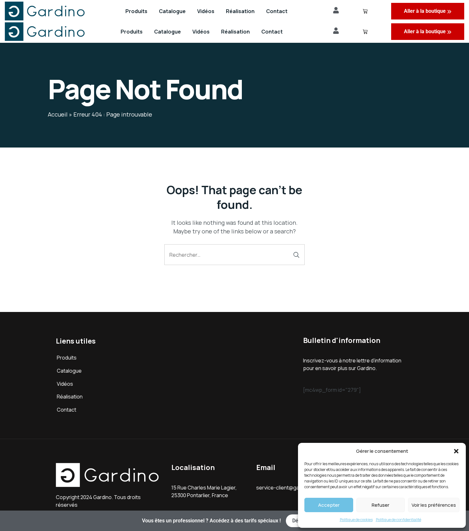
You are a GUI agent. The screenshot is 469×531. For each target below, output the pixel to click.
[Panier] (365, 32)
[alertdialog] (234, 521)
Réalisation (235, 31)
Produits (132, 31)
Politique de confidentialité (398, 519)
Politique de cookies (356, 519)
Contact (272, 31)
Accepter (328, 505)
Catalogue (167, 31)
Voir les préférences (434, 505)
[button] (456, 451)
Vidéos (201, 31)
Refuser (380, 505)
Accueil (58, 114)
